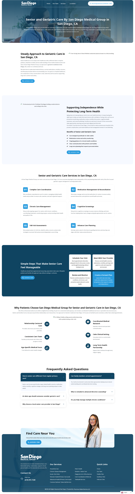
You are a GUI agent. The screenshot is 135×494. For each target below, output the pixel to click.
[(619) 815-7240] (23, 81)
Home (48, 3)
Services (63, 3)
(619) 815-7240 (29, 81)
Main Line (27, 477)
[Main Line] (22, 478)
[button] (43, 377)
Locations (73, 3)
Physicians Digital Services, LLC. (82, 489)
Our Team (55, 3)
